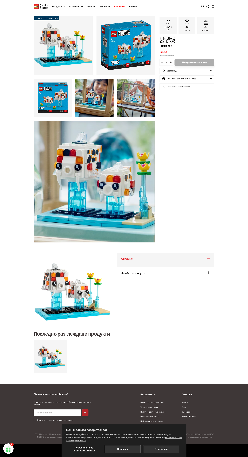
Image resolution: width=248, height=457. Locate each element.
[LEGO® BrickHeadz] (187, 40)
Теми (89, 6)
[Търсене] (202, 6)
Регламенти (147, 394)
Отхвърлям (161, 449)
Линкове (187, 394)
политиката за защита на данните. (60, 420)
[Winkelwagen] (212, 6)
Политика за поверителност (152, 402)
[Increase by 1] (170, 62)
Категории (74, 6)
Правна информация (149, 416)
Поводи (103, 6)
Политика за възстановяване (152, 412)
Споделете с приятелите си (178, 86)
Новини (133, 6)
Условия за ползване (149, 407)
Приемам (122, 449)
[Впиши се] (207, 6)
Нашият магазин (189, 416)
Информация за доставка (151, 421)
